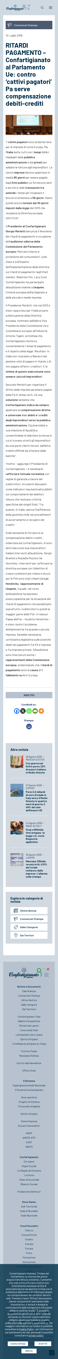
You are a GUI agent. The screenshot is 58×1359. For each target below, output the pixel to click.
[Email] (35, 711)
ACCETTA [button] (43, 1343)
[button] (50, 7)
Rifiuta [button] (29, 1351)
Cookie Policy (26, 1329)
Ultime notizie (28, 910)
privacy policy (36, 1335)
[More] (41, 711)
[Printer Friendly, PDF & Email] (29, 728)
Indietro (29, 695)
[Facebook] (16, 711)
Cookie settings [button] (17, 1343)
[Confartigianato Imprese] (18, 7)
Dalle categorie (29, 927)
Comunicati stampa (31, 918)
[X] (23, 711)
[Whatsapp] (29, 711)
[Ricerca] (41, 7)
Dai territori (27, 935)
